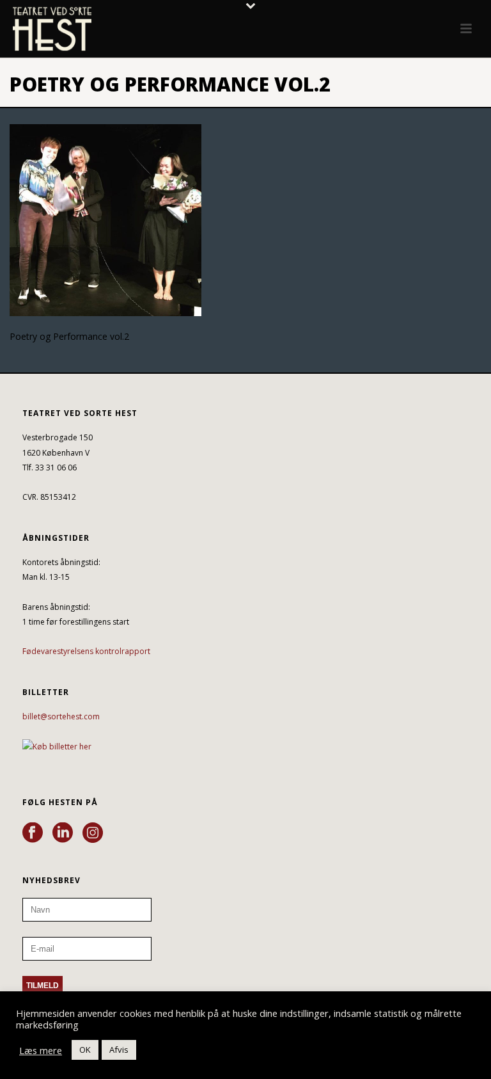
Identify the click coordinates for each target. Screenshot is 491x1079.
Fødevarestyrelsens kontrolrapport (86, 651)
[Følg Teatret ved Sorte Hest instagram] (92, 833)
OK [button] (85, 1049)
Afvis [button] (119, 1049)
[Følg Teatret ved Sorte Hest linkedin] (62, 833)
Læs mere (40, 1050)
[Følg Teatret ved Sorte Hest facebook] (32, 833)
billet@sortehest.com (61, 716)
